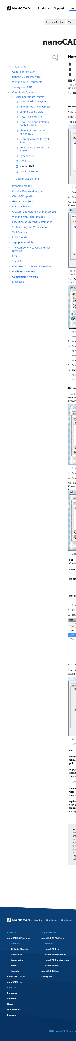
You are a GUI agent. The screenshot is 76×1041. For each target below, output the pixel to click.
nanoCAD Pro (52, 948)
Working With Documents (27, 82)
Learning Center (54, 22)
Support (59, 8)
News (10, 1003)
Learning (38, 920)
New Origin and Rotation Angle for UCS (34, 123)
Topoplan (15, 970)
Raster (14, 965)
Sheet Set (17, 261)
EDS (14, 256)
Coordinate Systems (24, 92)
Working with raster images (28, 216)
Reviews (11, 1014)
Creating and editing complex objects (34, 211)
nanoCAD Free (14, 981)
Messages (18, 281)
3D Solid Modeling (20, 948)
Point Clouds (19, 237)
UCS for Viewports (30, 171)
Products (43, 8)
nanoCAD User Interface (26, 76)
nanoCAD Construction (57, 959)
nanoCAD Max (52, 965)
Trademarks (19, 66)
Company (12, 992)
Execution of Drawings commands (32, 222)
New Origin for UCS (31, 117)
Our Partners (14, 1009)
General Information (24, 71)
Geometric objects (23, 201)
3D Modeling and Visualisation (30, 227)
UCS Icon (25, 161)
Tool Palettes (19, 232)
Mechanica (16, 954)
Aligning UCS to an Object (35, 106)
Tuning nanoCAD (22, 87)
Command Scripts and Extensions (32, 266)
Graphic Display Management (29, 191)
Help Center (51, 920)
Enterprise (46, 976)
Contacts (11, 998)
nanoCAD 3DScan (16, 976)
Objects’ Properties (23, 196)
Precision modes (22, 186)
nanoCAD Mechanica (55, 954)
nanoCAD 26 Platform (18, 938)
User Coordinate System (30, 96)
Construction (17, 959)
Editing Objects (21, 206)
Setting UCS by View (31, 111)
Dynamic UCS (27, 156)
